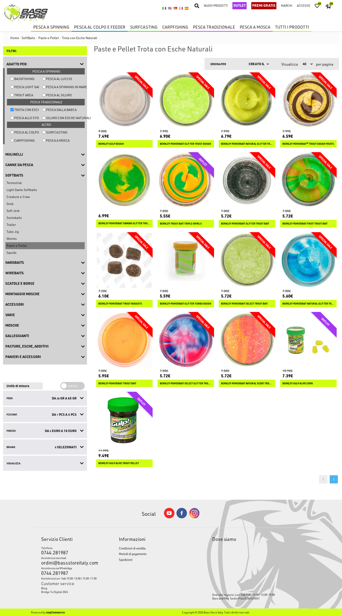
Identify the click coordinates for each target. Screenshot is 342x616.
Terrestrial (14, 183)
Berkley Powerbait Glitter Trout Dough (185, 143)
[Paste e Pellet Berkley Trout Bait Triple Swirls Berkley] (185, 180)
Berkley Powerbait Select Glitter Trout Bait (186, 383)
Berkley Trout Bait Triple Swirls (181, 223)
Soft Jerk (13, 210)
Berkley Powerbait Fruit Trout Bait (305, 223)
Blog (44, 588)
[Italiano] (164, 8)
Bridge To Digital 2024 (54, 592)
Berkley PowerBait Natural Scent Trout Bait (247, 383)
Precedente (323, 479)
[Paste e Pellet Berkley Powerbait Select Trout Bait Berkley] (247, 260)
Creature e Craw (18, 196)
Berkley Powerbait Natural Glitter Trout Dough (247, 143)
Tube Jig (13, 231)
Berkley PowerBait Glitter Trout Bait (245, 223)
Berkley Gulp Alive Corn (297, 383)
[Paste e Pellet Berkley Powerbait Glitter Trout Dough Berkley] (185, 100)
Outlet (239, 5)
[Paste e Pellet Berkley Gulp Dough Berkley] (124, 100)
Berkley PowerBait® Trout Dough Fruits (308, 143)
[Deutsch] (175, 8)
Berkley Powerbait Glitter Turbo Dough (185, 303)
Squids (12, 252)
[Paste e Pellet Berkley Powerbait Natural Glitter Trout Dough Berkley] (247, 100)
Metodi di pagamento (133, 554)
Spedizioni (125, 560)
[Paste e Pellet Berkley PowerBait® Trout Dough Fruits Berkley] (308, 100)
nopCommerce (55, 612)
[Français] (181, 8)
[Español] (186, 8)
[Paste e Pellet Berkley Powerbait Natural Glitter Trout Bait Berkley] (308, 260)
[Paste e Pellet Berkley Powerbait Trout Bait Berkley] (124, 340)
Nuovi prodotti (216, 5)
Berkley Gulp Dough (111, 143)
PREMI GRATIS (263, 5)
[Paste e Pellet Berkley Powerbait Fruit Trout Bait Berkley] (308, 180)
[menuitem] (69, 588)
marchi (286, 5)
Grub (10, 203)
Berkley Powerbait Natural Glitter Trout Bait (308, 303)
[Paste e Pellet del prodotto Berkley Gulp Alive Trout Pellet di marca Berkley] (124, 420)
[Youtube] (169, 517)
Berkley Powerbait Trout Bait (117, 383)
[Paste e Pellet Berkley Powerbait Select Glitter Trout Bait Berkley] (185, 340)
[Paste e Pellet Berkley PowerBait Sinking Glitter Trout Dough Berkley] (124, 180)
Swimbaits (14, 217)
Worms (12, 238)
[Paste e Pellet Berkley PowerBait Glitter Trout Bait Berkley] (247, 180)
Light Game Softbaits (22, 189)
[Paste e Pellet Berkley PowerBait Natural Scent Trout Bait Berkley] (247, 340)
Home (14, 38)
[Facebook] (181, 517)
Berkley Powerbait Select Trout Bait (244, 303)
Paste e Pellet (17, 245)
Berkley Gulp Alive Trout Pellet (118, 463)
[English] (170, 8)
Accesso (303, 5)
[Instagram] (194, 517)
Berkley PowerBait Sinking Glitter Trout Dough (124, 223)
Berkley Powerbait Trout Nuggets (120, 303)
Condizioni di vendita (132, 548)
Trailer (11, 224)
